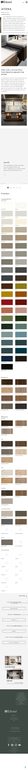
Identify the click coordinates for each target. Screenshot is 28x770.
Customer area (14, 738)
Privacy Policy (14, 751)
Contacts (21, 703)
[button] (24, 183)
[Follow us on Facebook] (8, 744)
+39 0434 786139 (15, 727)
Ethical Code (14, 749)
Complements (21, 695)
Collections (21, 692)
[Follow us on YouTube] (19, 744)
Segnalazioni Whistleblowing (14, 750)
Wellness (21, 694)
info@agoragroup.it (16, 731)
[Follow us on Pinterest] (12, 744)
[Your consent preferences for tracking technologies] (25, 767)
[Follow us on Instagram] (16, 744)
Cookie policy (14, 752)
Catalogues (21, 700)
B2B (14, 741)
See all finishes (22, 595)
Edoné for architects (21, 699)
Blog (21, 702)
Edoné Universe (21, 697)
